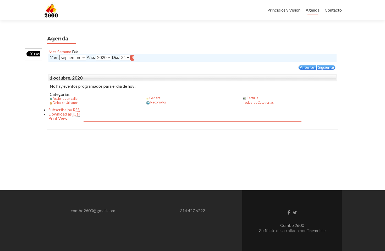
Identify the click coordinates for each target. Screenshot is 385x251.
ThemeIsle (316, 230)
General (155, 98)
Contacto (333, 9)
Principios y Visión (283, 9)
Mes (52, 51)
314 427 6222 (192, 210)
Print (57, 118)
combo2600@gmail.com (93, 210)
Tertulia (252, 98)
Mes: (54, 57)
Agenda (313, 9)
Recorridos (158, 102)
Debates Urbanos (65, 103)
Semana (64, 51)
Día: (115, 57)
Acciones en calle (65, 98)
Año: (91, 57)
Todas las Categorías (258, 102)
